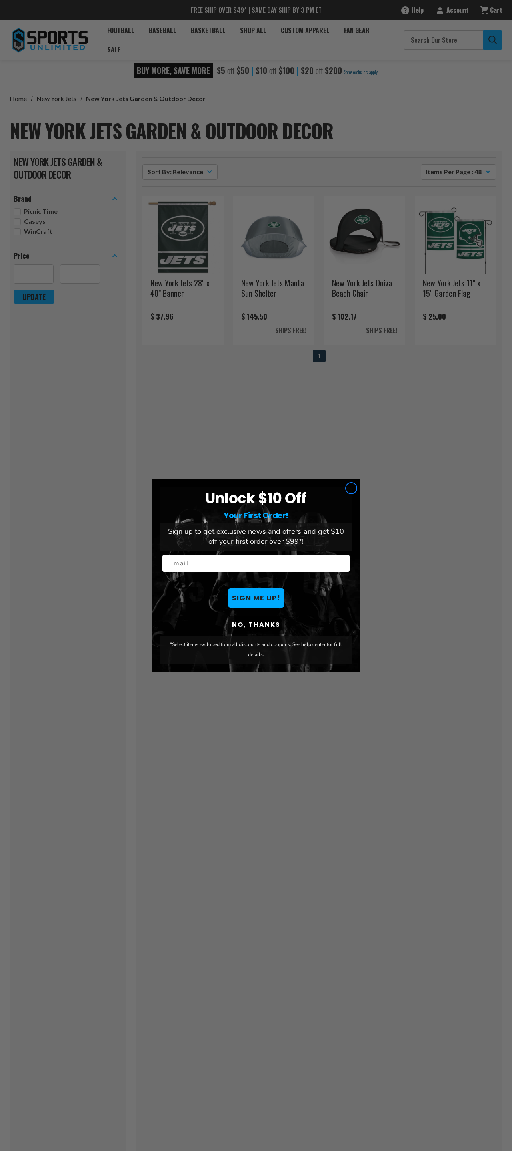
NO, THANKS (256, 624)
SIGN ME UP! (256, 598)
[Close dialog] (351, 488)
